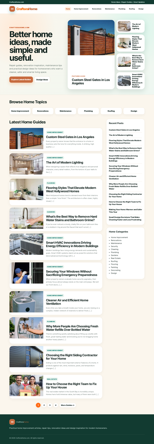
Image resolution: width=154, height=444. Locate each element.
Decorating (115, 270)
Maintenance (110, 9)
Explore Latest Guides (21, 79)
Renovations (96, 9)
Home (68, 9)
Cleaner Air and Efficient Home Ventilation (67, 302)
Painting (114, 267)
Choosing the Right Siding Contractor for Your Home (72, 356)
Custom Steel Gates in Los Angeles (91, 81)
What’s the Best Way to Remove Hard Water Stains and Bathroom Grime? (71, 218)
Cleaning (51, 212)
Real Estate (52, 379)
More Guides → (67, 405)
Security (114, 246)
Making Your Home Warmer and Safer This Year (125, 210)
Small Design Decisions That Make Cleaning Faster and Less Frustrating (125, 218)
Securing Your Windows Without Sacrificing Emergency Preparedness (71, 273)
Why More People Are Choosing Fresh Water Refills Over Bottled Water (72, 328)
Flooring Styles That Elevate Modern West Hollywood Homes (71, 189)
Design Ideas (42, 79)
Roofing (132, 9)
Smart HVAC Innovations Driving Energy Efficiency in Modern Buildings (72, 244)
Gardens (114, 255)
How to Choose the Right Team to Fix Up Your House (71, 385)
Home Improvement (81, 9)
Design (141, 9)
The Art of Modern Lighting (64, 162)
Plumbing (121, 9)
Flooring (51, 183)
